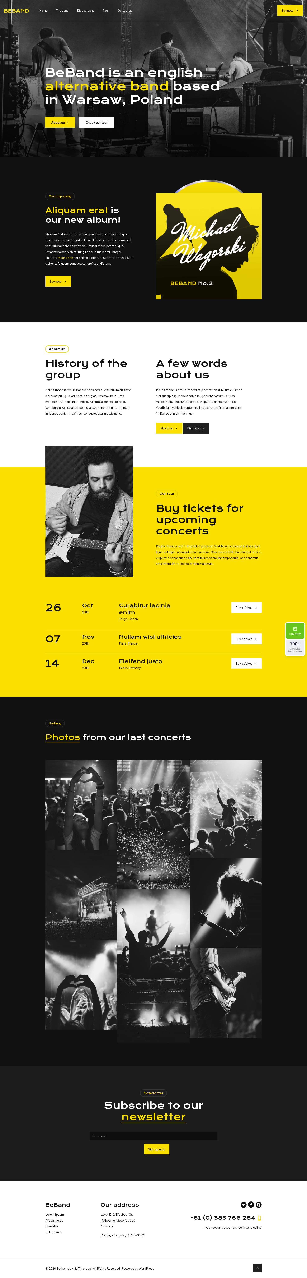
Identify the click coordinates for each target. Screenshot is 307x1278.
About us (58, 122)
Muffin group (82, 1268)
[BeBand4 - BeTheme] (16, 10)
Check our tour (97, 122)
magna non (65, 257)
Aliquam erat (54, 1220)
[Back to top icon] (257, 1268)
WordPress (146, 1268)
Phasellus (52, 1226)
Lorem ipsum (54, 1214)
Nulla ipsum (53, 1232)
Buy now (287, 10)
